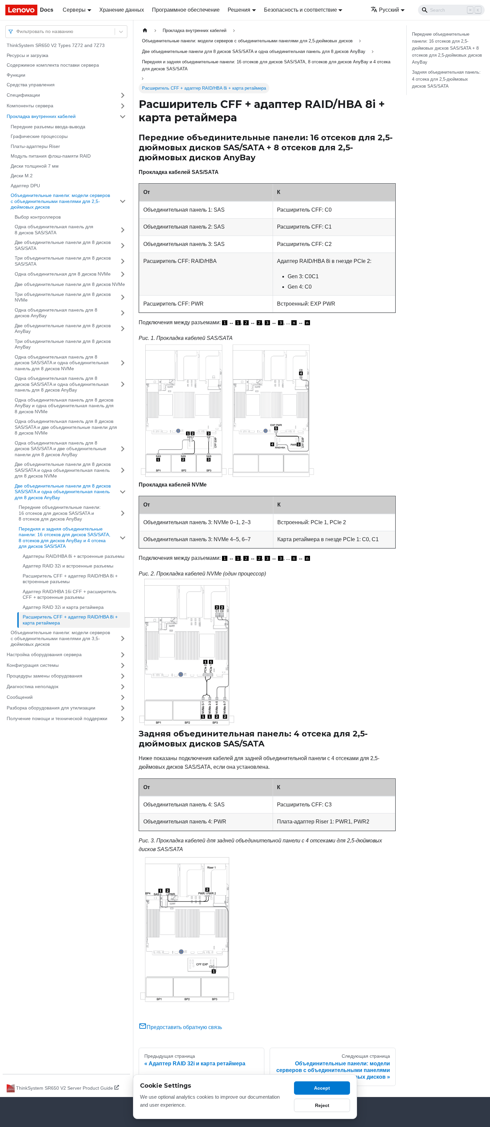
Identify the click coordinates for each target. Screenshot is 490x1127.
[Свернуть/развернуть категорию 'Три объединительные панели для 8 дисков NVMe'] (122, 297)
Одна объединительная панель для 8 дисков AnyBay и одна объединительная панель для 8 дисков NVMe (64, 405)
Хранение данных (121, 10)
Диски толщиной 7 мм (35, 166)
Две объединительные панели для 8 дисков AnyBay (63, 328)
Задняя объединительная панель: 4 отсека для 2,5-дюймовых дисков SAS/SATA (446, 79)
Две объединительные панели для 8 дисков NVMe (70, 284)
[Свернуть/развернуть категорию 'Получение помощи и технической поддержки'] (122, 718)
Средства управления (31, 84)
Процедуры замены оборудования (44, 675)
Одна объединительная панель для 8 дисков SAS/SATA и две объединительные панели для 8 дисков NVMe (66, 427)
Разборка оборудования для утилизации (51, 707)
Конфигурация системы (33, 665)
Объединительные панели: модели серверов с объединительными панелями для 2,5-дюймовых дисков (60, 201)
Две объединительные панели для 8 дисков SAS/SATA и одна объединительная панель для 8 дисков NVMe (63, 470)
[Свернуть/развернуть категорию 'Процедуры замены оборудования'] (122, 676)
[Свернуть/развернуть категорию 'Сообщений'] (122, 697)
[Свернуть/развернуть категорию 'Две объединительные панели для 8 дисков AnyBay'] (122, 329)
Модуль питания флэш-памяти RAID (51, 156)
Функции (16, 75)
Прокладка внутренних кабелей (41, 116)
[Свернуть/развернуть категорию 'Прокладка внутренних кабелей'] (122, 116)
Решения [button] (239, 10)
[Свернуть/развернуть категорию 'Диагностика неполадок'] (122, 686)
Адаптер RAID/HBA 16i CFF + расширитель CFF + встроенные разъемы (69, 594)
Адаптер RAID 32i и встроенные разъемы (68, 565)
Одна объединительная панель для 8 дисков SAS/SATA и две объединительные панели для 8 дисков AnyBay (60, 448)
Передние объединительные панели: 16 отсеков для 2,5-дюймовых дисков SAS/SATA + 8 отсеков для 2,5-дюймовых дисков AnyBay (447, 48)
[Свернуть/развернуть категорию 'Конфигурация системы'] (122, 665)
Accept (322, 1088)
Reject (322, 1105)
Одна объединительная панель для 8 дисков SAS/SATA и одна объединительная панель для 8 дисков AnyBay (62, 384)
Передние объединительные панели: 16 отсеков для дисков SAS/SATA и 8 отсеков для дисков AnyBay (60, 513)
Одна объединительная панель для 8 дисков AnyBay (56, 313)
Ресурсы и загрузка (27, 55)
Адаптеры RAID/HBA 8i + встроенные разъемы (73, 556)
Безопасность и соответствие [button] (300, 10)
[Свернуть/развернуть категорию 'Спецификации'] (122, 95)
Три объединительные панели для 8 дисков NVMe (63, 297)
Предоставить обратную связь (184, 1027)
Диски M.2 (22, 175)
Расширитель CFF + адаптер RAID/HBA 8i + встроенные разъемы (70, 578)
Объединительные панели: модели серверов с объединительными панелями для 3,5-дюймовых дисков (60, 638)
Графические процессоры (39, 136)
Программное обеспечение (186, 10)
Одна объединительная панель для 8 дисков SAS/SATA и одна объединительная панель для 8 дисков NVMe (62, 362)
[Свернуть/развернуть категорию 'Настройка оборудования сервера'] (122, 654)
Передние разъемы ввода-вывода (48, 126)
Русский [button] (389, 10)
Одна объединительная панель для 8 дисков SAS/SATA (54, 229)
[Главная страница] (145, 30)
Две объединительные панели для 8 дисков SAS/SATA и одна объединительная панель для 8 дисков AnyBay (63, 491)
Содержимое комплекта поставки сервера (53, 65)
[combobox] (17, 31)
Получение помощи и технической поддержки (57, 718)
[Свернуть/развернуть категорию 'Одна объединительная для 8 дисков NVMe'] (122, 274)
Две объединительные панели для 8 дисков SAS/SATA (63, 245)
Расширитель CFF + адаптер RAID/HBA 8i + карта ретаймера (70, 619)
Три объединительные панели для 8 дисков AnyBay (63, 344)
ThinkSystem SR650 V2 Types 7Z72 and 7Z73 (56, 45)
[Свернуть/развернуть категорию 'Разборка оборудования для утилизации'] (122, 708)
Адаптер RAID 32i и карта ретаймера (63, 607)
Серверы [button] (74, 10)
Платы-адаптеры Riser (35, 146)
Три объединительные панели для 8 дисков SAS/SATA (63, 261)
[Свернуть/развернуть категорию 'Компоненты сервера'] (122, 106)
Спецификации (23, 95)
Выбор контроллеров (38, 217)
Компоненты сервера (30, 105)
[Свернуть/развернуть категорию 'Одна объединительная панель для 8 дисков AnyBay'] (122, 313)
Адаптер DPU (25, 185)
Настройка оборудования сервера (44, 654)
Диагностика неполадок (32, 686)
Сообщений (20, 697)
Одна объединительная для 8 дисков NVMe (63, 274)
